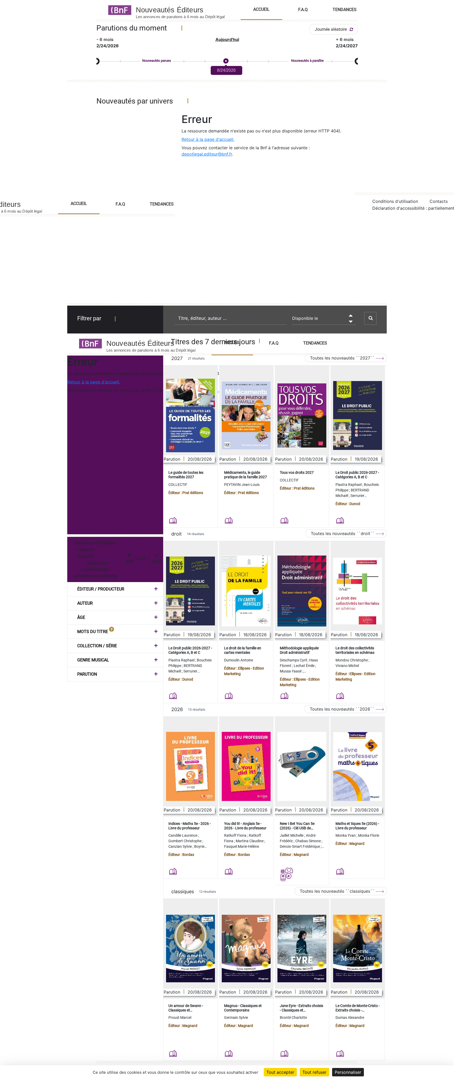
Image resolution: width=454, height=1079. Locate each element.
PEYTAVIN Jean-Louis (242, 484)
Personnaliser (348, 1072)
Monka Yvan (346, 835)
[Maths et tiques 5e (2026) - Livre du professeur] (357, 766)
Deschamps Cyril (294, 660)
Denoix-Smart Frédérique (300, 846)
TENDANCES (162, 204)
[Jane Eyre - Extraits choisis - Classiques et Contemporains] (301, 948)
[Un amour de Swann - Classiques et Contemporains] (190, 948)
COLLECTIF (177, 484)
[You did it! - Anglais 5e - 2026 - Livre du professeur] (246, 766)
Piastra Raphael (349, 484)
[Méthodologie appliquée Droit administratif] (301, 591)
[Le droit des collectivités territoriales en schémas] (357, 591)
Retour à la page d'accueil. (208, 139)
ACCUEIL (79, 203)
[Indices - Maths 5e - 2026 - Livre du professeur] (190, 766)
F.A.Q (120, 204)
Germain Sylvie (236, 1017)
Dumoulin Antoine (238, 660)
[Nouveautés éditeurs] (185, 9)
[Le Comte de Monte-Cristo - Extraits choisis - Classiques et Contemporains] (357, 948)
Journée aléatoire (331, 29)
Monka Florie (368, 835)
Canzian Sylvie (180, 846)
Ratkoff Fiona (235, 835)
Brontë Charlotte (293, 1017)
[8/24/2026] (225, 61)
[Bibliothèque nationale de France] (118, 9)
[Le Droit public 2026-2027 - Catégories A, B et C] (357, 415)
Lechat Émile (304, 666)
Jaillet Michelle (292, 835)
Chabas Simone (308, 841)
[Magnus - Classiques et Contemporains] (246, 948)
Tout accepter (280, 1072)
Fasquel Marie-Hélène (241, 846)
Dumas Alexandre (350, 1017)
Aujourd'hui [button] (227, 39)
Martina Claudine (250, 841)
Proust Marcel (179, 1017)
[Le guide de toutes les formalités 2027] (190, 415)
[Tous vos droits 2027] (301, 415)
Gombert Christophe (185, 841)
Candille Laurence (183, 835)
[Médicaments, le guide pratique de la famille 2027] (246, 415)
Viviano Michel (347, 666)
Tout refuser (314, 1072)
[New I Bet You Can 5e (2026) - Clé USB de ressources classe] (301, 766)
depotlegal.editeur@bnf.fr (207, 154)
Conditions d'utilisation (395, 201)
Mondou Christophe (352, 660)
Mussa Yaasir (291, 671)
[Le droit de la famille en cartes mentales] (246, 591)
